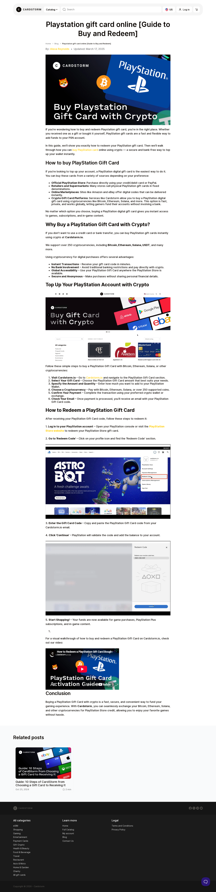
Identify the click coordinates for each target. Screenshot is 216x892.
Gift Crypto (19, 844)
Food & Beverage (21, 852)
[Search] (64, 9)
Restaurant (18, 859)
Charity (16, 871)
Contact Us (68, 841)
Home (48, 44)
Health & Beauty (21, 848)
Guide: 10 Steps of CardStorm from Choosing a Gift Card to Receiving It (41, 783)
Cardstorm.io (94, 377)
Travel (16, 856)
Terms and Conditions (122, 825)
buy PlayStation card (85, 149)
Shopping (18, 829)
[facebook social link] (190, 808)
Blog (56, 44)
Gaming (17, 833)
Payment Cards (20, 841)
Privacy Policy (118, 829)
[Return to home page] (28, 9)
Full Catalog (68, 829)
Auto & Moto (19, 863)
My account (68, 833)
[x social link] (193, 808)
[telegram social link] (197, 808)
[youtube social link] (201, 808)
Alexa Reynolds (59, 48)
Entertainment (20, 837)
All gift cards (19, 875)
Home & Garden (21, 867)
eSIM (15, 825)
